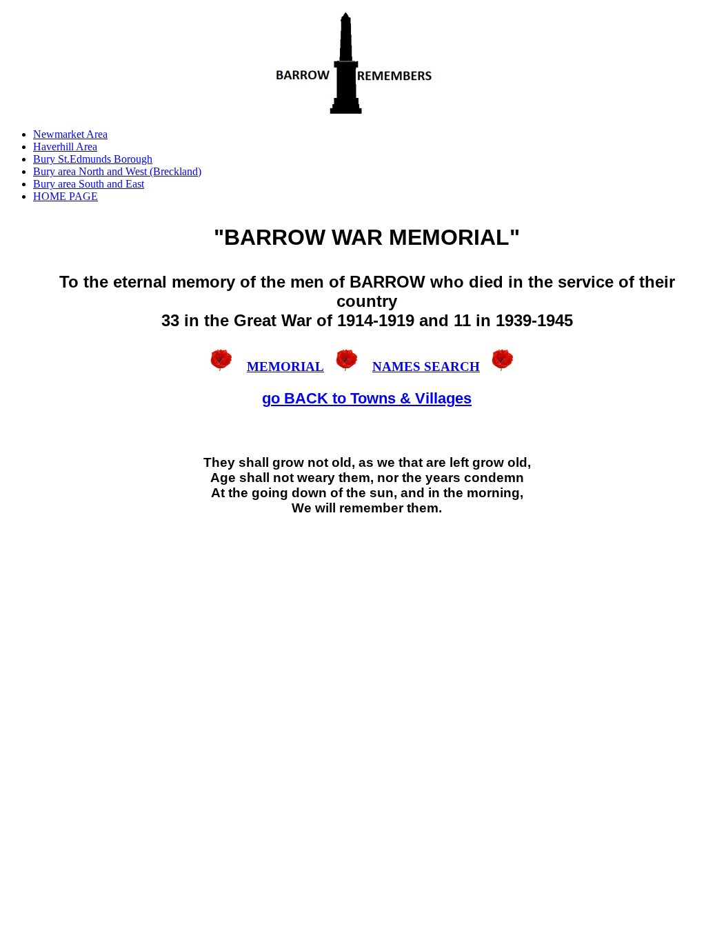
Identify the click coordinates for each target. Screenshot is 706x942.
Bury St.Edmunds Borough (92, 159)
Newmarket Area (70, 134)
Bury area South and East (88, 184)
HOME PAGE (65, 196)
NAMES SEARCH (426, 366)
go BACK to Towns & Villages (367, 398)
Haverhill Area (65, 146)
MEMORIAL (285, 366)
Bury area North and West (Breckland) (117, 171)
